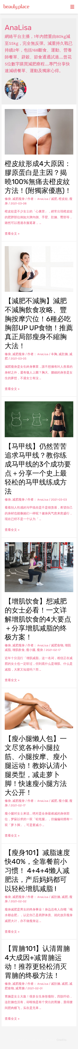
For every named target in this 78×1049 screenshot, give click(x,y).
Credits (62, 1040)
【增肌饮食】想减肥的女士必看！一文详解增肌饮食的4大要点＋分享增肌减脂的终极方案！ (38, 619)
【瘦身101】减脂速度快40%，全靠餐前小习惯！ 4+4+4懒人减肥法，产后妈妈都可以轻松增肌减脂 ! (37, 870)
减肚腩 (63, 354)
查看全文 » (12, 233)
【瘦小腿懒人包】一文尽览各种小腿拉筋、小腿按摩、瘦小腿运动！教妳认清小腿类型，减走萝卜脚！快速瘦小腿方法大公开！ (36, 765)
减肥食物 (57, 645)
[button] (72, 7)
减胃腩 (20, 988)
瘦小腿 (30, 650)
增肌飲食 (18, 650)
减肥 (54, 199)
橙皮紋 (63, 199)
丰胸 (54, 354)
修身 (8, 199)
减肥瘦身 (18, 199)
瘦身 (40, 650)
